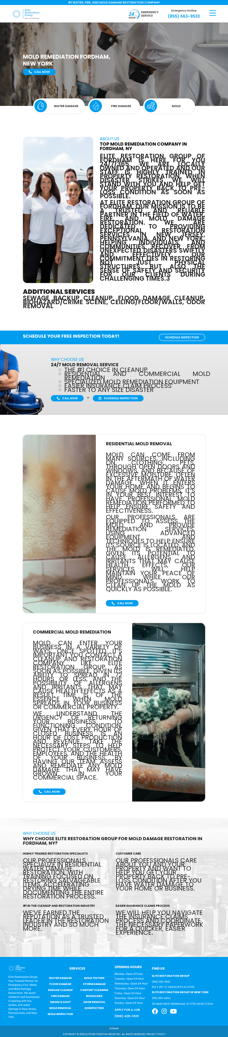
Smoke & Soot (60, 1002)
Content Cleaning (94, 990)
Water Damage (60, 978)
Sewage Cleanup (60, 990)
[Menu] (213, 13)
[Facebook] (155, 1011)
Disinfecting (94, 1008)
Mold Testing (94, 978)
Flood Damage (60, 984)
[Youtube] (174, 1011)
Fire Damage (60, 996)
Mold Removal (60, 1008)
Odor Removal (94, 1002)
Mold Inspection (60, 1014)
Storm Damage (94, 984)
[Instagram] (164, 1011)
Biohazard (94, 996)
